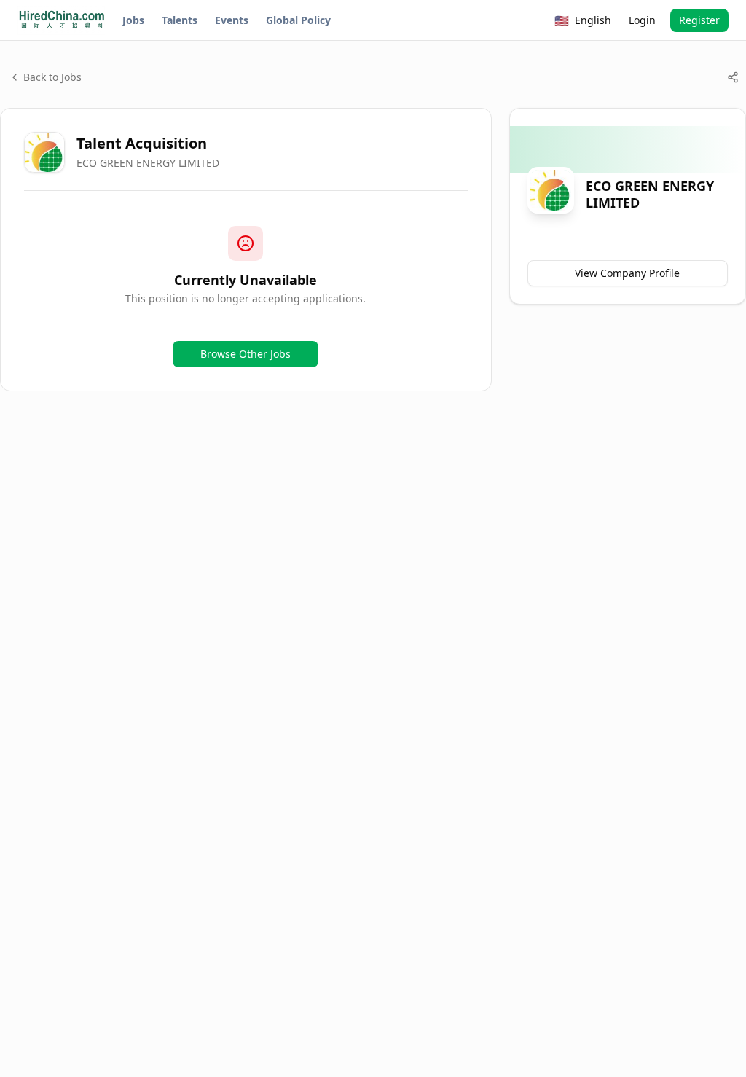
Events (231, 20)
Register (699, 20)
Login (642, 20)
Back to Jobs (52, 77)
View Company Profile (627, 273)
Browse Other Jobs (245, 354)
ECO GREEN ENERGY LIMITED (147, 163)
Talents (179, 20)
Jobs (133, 20)
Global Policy (298, 20)
